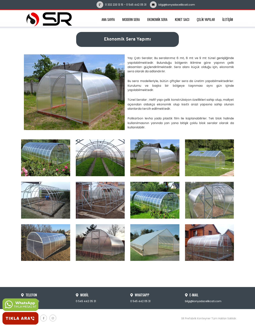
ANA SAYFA (108, 19)
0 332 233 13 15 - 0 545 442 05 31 (125, 5)
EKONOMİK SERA (157, 19)
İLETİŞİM (227, 19)
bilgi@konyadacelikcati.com (187, 5)
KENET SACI (182, 19)
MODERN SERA (131, 19)
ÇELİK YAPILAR (206, 19)
